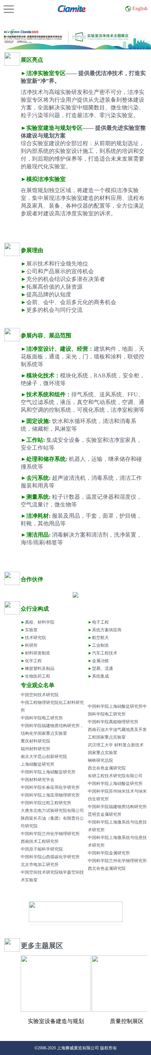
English (139, 8)
